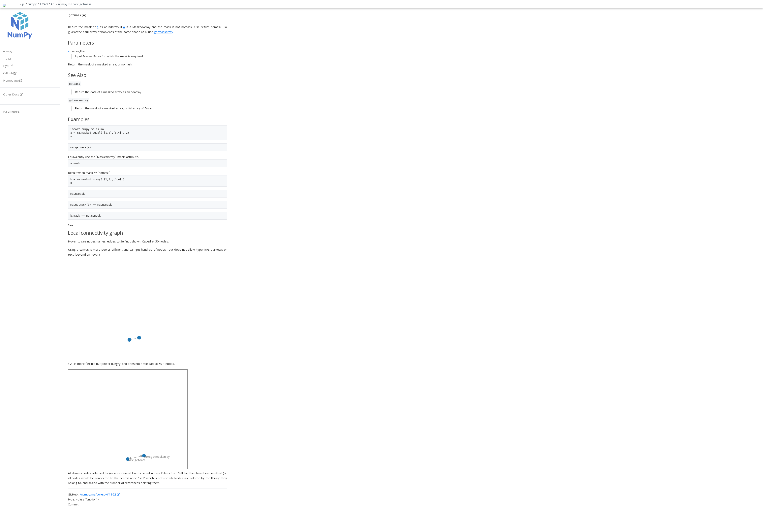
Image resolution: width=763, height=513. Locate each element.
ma (70, 4)
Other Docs (11, 94)
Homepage (11, 80)
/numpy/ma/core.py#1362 (98, 494)
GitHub (8, 73)
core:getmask (82, 4)
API (53, 4)
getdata (74, 83)
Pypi (6, 66)
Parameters (11, 111)
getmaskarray (163, 32)
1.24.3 (44, 4)
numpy (32, 4)
